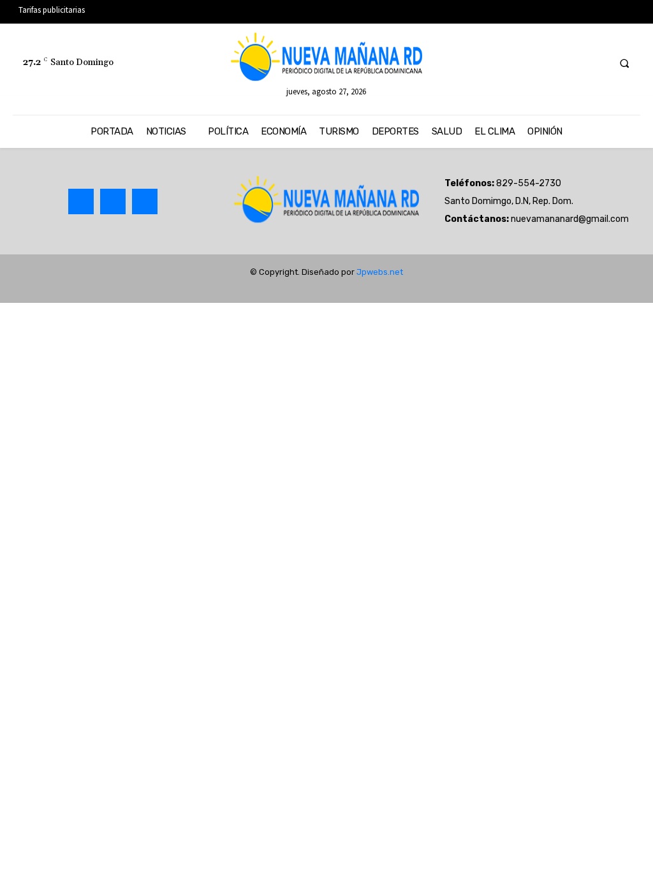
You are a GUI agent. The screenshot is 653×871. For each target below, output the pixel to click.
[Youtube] (596, 62)
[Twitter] (573, 62)
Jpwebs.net (379, 272)
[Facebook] (549, 62)
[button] (624, 63)
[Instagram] (113, 201)
